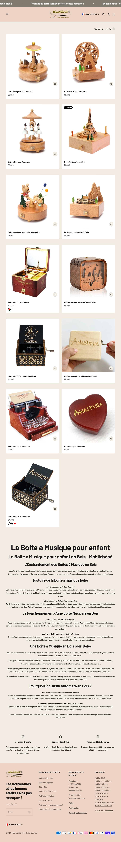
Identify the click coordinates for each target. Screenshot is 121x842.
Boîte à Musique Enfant (104, 802)
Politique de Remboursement (51, 805)
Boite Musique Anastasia (74, 446)
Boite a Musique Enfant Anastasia (22, 376)
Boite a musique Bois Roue (75, 91)
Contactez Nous (45, 800)
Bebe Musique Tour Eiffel (74, 162)
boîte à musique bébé (71, 580)
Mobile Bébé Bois (102, 787)
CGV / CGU (43, 787)
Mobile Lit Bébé (101, 784)
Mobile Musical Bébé (103, 781)
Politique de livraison (47, 791)
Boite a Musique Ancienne (19, 446)
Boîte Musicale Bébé (103, 805)
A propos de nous (46, 778)
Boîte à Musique (101, 793)
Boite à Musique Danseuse (19, 162)
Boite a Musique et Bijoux (18, 302)
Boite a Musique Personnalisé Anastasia (80, 376)
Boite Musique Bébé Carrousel (20, 91)
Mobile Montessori (102, 790)
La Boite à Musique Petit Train (76, 232)
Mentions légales (46, 782)
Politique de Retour (47, 796)
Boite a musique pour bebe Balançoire (24, 232)
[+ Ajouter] (55, 84)
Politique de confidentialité (50, 809)
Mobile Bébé (100, 778)
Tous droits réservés (29, 833)
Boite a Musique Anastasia (19, 516)
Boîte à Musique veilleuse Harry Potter (80, 302)
